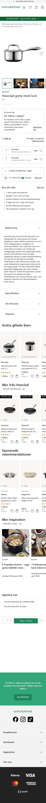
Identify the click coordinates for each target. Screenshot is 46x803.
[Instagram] (23, 719)
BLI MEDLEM (23, 697)
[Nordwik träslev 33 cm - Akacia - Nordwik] (6, 159)
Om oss (7, 762)
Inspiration (9, 752)
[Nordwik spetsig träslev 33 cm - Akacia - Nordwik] (6, 151)
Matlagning (7, 24)
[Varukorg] (36, 7)
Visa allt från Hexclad (12, 389)
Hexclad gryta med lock (12, 26)
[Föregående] (4, 53)
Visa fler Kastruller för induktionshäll (19, 602)
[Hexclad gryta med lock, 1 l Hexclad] (23, 53)
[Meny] (42, 7)
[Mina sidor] (24, 7)
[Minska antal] (4, 620)
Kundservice (10, 732)
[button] (6, 104)
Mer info (38, 178)
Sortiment (8, 742)
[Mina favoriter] (30, 7)
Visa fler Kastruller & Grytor (15, 606)
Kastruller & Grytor (22, 24)
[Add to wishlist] (12, 376)
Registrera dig (37, 128)
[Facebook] (15, 719)
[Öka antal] (11, 620)
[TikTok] (30, 719)
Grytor (36, 24)
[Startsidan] (11, 7)
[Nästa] (41, 53)
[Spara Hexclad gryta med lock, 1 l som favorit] (41, 620)
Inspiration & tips (10, 524)
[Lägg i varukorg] (16, 376)
